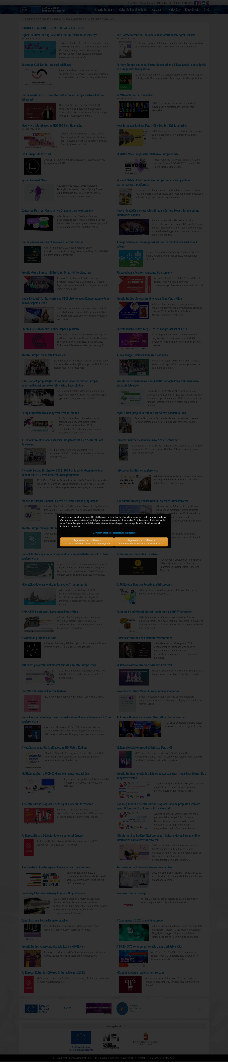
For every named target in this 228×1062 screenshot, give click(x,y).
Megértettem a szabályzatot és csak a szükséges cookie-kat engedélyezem (87, 542)
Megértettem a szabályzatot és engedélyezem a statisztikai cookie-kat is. (141, 542)
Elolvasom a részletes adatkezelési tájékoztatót (114, 533)
